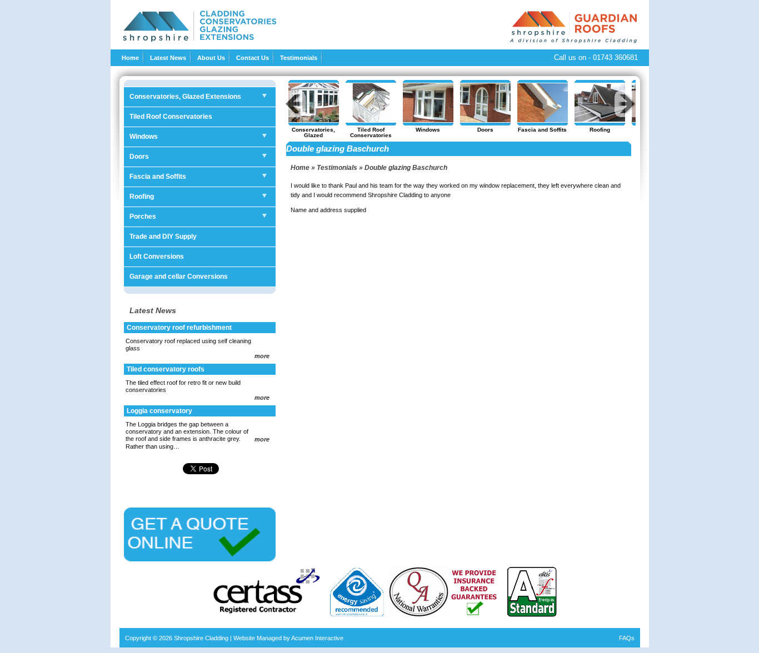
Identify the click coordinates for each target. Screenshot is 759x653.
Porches (142, 216)
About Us (211, 57)
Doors (139, 156)
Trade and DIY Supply (163, 236)
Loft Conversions (156, 256)
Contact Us (252, 57)
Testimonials (298, 57)
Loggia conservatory (159, 411)
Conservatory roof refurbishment (179, 327)
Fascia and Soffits (157, 176)
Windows (143, 136)
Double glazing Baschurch (405, 168)
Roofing (141, 196)
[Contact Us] (200, 559)
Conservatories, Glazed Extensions (185, 97)
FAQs (627, 638)
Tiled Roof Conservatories (170, 116)
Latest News (168, 57)
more (261, 356)
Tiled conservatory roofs (165, 369)
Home (130, 57)
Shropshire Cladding (201, 638)
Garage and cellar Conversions (178, 276)
